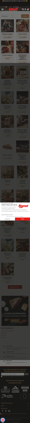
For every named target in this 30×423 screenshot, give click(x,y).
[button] (23, 9)
